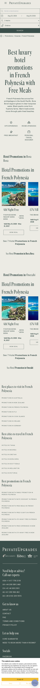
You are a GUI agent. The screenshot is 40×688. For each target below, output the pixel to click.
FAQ (4, 617)
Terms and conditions (14, 621)
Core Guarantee (10, 639)
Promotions (9, 36)
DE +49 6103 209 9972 (12, 596)
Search (20, 30)
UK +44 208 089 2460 (12, 584)
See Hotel (20, 253)
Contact (7, 614)
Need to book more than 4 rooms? (19, 643)
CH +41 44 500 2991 (11, 588)
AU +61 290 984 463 (11, 592)
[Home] (1, 36)
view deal (13, 232)
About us (7, 610)
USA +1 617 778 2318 (12, 581)
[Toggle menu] (5, 3)
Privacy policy (10, 625)
